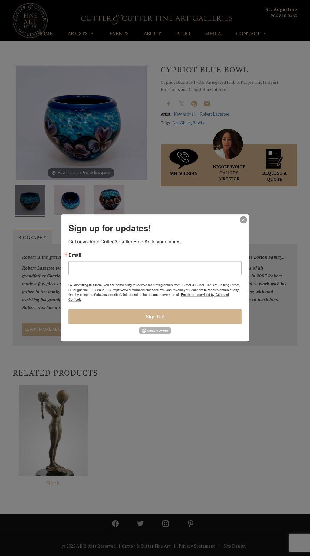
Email (74, 255)
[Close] (243, 219)
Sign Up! (155, 316)
